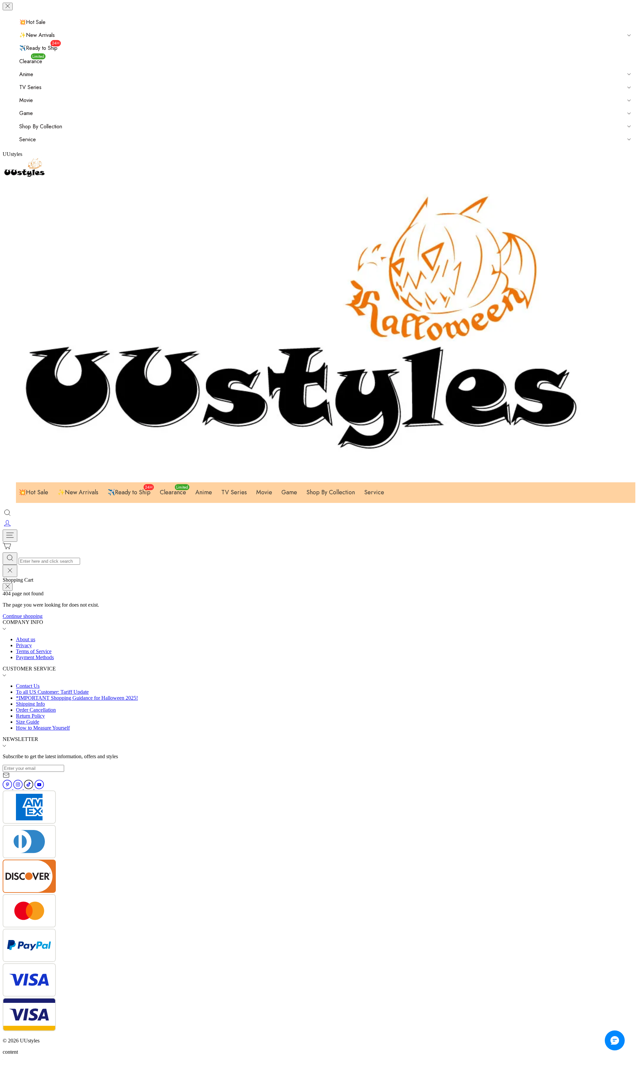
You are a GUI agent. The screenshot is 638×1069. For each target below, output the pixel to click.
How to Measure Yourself (43, 728)
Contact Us (28, 686)
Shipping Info (30, 704)
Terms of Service (34, 651)
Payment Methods (35, 657)
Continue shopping (23, 616)
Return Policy (30, 716)
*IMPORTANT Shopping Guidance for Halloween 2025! (77, 698)
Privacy (24, 645)
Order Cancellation (36, 710)
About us (25, 639)
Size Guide (27, 722)
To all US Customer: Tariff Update (52, 692)
